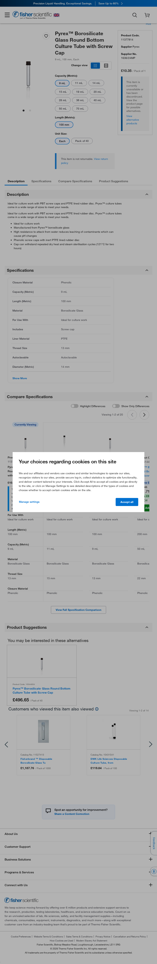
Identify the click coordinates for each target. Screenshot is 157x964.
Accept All (126, 502)
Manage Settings (29, 502)
